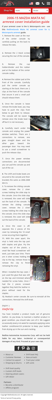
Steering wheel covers (15, 374)
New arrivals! (31, 357)
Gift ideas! (10, 377)
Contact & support (13, 360)
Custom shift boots (13, 371)
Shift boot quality (13, 368)
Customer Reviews (13, 357)
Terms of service (6, 398)
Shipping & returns (14, 363)
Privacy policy (16, 398)
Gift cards (30, 363)
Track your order (33, 360)
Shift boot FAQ (32, 354)
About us (9, 354)
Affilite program (12, 388)
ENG (31, 3)
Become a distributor (14, 385)
